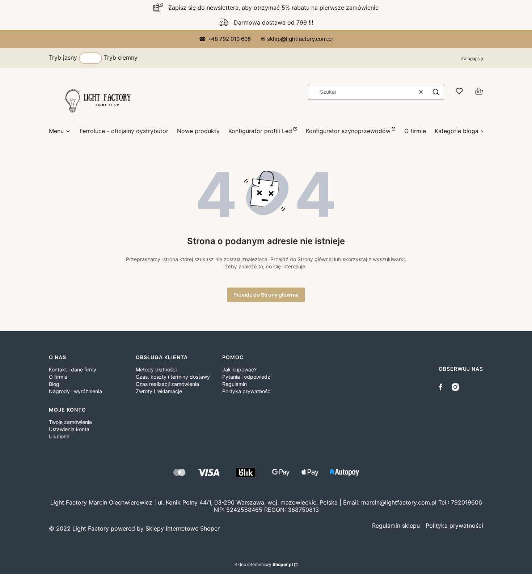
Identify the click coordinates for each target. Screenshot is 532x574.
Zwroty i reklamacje (159, 391)
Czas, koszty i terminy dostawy (173, 377)
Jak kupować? (239, 369)
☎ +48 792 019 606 (225, 38)
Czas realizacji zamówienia (167, 384)
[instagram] (455, 387)
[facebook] (442, 387)
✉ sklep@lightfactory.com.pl (297, 38)
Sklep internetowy (264, 564)
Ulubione (59, 436)
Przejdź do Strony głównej (266, 295)
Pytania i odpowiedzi (246, 377)
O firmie (58, 377)
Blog (54, 384)
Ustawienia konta (69, 429)
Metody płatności (156, 369)
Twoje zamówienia (70, 422)
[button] (435, 92)
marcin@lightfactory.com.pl (398, 502)
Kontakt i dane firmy (72, 369)
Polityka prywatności (246, 391)
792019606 (466, 502)
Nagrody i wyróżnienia (75, 391)
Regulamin (234, 384)
